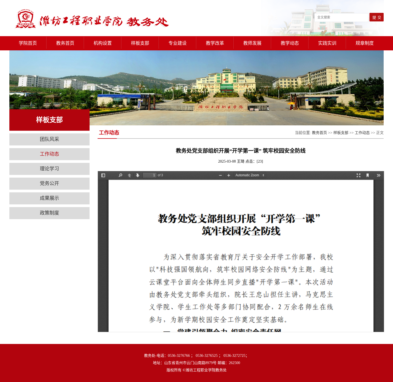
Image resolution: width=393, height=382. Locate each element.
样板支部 (340, 133)
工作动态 (49, 154)
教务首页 (319, 133)
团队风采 (49, 139)
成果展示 (49, 198)
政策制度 (49, 213)
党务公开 (49, 183)
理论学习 (49, 168)
